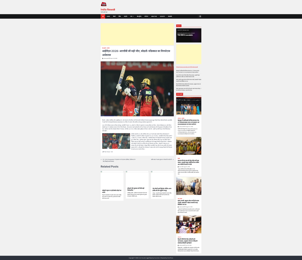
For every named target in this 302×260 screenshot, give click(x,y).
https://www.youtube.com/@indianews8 (187, 67)
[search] (200, 16)
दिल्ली (114, 16)
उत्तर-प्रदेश (180, 198)
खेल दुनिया (139, 16)
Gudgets (162, 16)
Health (179, 237)
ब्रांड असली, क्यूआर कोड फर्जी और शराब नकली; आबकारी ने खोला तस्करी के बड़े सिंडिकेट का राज (188, 202)
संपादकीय (170, 16)
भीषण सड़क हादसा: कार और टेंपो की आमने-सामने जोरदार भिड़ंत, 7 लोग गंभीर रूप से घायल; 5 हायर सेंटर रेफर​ (188, 89)
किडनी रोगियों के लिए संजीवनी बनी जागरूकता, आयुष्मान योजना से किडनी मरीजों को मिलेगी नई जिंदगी (188, 84)
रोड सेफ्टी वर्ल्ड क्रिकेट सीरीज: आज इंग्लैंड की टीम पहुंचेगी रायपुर (162, 189)
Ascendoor (157, 258)
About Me (154, 16)
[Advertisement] (137, 34)
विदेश (120, 16)
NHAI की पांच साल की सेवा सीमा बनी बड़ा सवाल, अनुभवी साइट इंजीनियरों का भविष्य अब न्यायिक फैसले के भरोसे (188, 76)
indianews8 (106, 58)
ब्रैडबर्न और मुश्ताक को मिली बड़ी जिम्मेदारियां (135, 189)
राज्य (131, 16)
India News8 (108, 9)
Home (108, 16)
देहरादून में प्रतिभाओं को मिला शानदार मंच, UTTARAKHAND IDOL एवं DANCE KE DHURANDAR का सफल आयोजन (187, 71)
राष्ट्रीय (125, 16)
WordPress (170, 258)
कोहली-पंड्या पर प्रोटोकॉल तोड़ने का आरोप (111, 191)
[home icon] (103, 16)
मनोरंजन (146, 16)
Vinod (180, 166)
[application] (188, 35)
